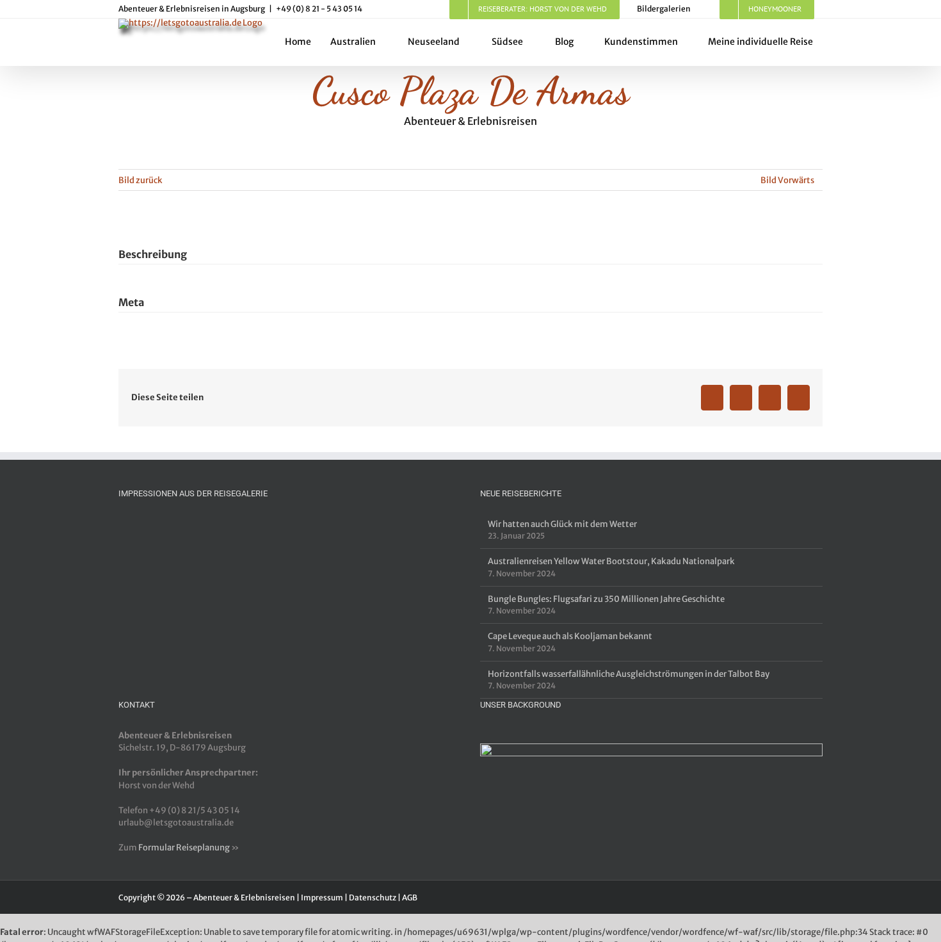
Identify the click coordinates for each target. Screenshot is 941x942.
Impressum (322, 897)
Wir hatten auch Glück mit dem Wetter (562, 524)
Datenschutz (372, 897)
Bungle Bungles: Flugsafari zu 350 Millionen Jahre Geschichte (606, 599)
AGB (409, 897)
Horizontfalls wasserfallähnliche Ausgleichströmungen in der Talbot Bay (628, 674)
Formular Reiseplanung (184, 847)
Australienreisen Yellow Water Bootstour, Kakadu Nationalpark (611, 561)
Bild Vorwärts (787, 180)
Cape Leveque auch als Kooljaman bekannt (570, 636)
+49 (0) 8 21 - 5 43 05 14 (319, 8)
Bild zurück (140, 180)
